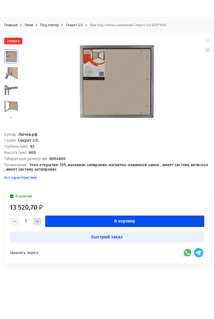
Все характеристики (20, 177)
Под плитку (49, 25)
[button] (11, 117)
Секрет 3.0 (74, 25)
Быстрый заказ (107, 237)
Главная (11, 25)
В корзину (124, 221)
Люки (29, 25)
